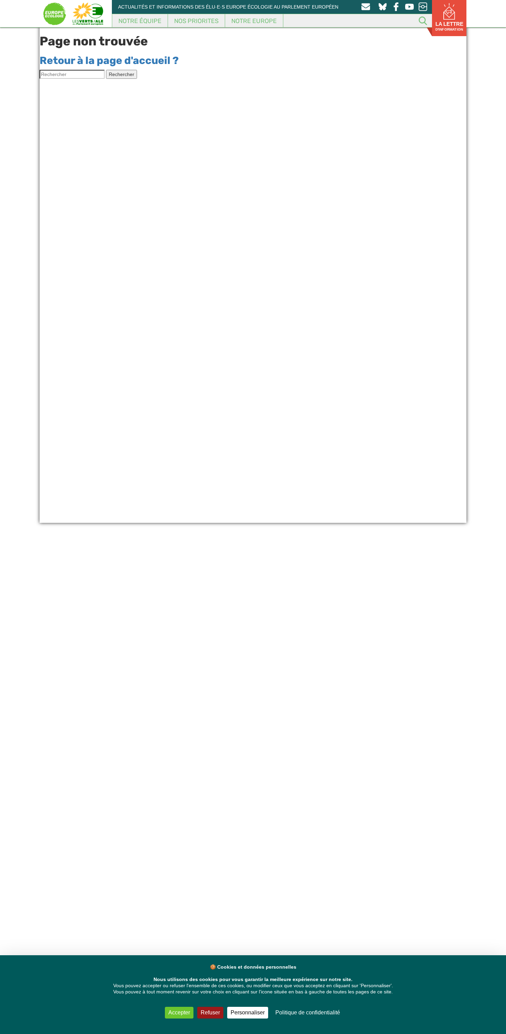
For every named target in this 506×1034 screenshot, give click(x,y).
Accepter (179, 1012)
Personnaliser (248, 1012)
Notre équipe (139, 21)
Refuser (210, 1012)
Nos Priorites (196, 21)
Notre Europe (254, 21)
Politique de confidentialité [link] (307, 1012)
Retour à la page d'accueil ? (109, 60)
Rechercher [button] (121, 74)
